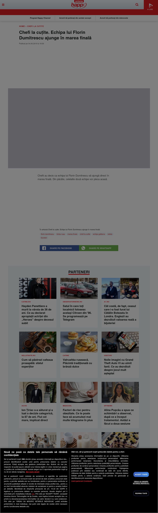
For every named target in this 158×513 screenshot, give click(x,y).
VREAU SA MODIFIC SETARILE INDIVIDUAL (141, 482)
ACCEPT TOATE (141, 474)
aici (33, 493)
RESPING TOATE (141, 493)
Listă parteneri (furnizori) (81, 481)
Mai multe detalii (32, 472)
